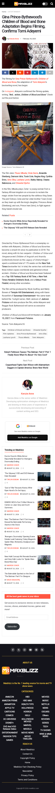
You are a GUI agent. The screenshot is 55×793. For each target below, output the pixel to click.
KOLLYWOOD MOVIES (28, 720)
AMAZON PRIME (9, 700)
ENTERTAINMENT (14, 12)
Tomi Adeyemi (39, 82)
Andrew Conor (13, 465)
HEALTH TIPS (27, 704)
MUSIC (45, 700)
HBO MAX (27, 700)
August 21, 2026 (12, 514)
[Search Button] (52, 4)
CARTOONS (9, 711)
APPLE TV (9, 708)
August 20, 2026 (12, 532)
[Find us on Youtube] (30, 650)
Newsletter (27, 771)
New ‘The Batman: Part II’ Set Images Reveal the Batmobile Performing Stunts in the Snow (19, 522)
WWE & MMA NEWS (45, 735)
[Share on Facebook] (5, 73)
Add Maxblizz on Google (27, 437)
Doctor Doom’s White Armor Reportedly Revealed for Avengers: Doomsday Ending (18, 459)
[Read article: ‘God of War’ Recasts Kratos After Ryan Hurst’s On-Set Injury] (44, 491)
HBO (27, 697)
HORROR (28, 711)
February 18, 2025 (29, 39)
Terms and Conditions (27, 779)
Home (4, 12)
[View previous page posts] (25, 235)
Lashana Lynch (23, 180)
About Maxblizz (27, 749)
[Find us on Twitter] (19, 650)
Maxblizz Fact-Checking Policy (27, 767)
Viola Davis (33, 173)
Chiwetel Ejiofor (23, 183)
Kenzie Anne (14, 39)
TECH (45, 726)
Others (45, 715)
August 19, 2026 (12, 583)
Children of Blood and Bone (19, 330)
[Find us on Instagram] (25, 650)
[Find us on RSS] (42, 650)
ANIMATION (9, 704)
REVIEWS (45, 719)
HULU (27, 715)
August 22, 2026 (12, 468)
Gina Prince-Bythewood (25, 79)
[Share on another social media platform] (49, 73)
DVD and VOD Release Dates (9, 727)
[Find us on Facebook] (13, 650)
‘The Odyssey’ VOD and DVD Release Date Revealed (25, 228)
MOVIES (45, 697)
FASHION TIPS (9, 736)
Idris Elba (11, 180)
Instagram (9, 91)
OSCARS (45, 711)
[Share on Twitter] (12, 73)
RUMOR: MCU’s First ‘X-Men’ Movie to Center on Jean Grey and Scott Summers (19, 505)
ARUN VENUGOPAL (13, 580)
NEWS (45, 708)
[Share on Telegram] (42, 73)
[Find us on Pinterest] (36, 650)
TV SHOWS (45, 730)
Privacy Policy (27, 775)
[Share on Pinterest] (27, 73)
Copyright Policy (27, 758)
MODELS (27, 729)
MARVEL (27, 725)
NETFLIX (45, 704)
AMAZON (9, 697)
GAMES (9, 740)
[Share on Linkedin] (34, 73)
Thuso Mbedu (21, 173)
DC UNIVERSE (9, 719)
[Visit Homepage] (23, 4)
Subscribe (12, 626)
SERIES (45, 723)
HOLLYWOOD (27, 708)
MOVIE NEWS (27, 732)
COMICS (9, 715)
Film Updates (8, 334)
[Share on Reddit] (20, 73)
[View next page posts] (30, 235)
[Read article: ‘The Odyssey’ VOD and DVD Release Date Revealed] (44, 476)
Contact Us (27, 754)
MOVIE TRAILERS (27, 737)
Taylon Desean (13, 479)
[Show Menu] (3, 4)
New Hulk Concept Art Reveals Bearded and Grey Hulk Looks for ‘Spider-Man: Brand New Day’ (20, 559)
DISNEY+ (10, 723)
